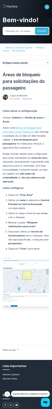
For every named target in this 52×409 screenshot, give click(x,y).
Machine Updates (11, 374)
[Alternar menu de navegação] (47, 7)
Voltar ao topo (10, 350)
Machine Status (10, 378)
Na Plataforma (18, 50)
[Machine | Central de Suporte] (10, 7)
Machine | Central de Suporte (18, 47)
